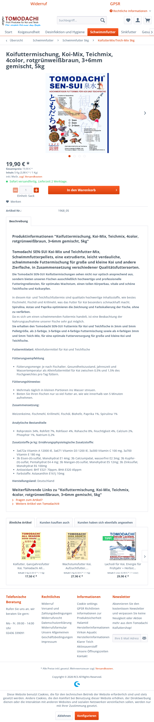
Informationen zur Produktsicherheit (89, 615)
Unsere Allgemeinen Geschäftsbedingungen (57, 634)
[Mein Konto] (138, 20)
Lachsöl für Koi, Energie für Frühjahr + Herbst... (123, 566)
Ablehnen (64, 716)
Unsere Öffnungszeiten (92, 651)
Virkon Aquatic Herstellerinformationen (93, 634)
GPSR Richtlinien (88, 608)
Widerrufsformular (54, 627)
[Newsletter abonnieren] (144, 638)
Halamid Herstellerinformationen (93, 625)
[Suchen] (102, 20)
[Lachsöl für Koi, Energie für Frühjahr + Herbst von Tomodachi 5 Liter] (123, 546)
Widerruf (38, 3)
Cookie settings (87, 604)
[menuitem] (130, 10)
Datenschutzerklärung (57, 623)
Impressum (49, 642)
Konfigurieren (86, 716)
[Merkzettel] (128, 20)
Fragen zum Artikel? (29, 500)
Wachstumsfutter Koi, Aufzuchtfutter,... (76, 566)
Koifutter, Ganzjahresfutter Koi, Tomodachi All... (31, 566)
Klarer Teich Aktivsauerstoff (87, 644)
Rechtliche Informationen (130, 11)
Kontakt (82, 656)
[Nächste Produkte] (145, 556)
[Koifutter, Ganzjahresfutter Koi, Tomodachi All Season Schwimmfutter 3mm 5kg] (31, 546)
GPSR (115, 3)
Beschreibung (18, 221)
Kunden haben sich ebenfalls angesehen (105, 522)
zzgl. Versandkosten (30, 176)
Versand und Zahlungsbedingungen (57, 611)
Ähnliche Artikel (20, 522)
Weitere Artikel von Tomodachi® (37, 504)
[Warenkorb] (148, 20)
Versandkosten (104, 668)
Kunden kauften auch (54, 522)
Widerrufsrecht (52, 618)
